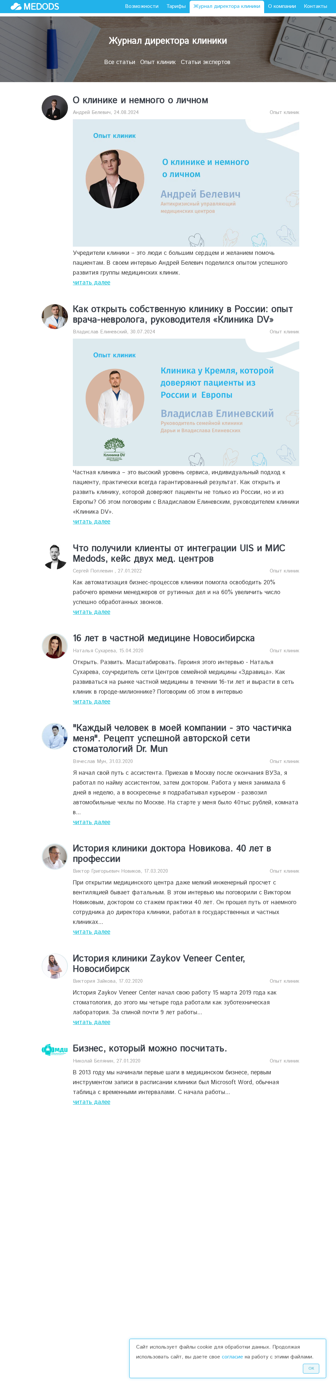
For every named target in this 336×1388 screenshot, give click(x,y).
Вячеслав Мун (89, 761)
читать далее (91, 283)
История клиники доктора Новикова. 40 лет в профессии (172, 853)
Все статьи (119, 62)
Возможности (141, 6)
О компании (282, 6)
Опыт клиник (158, 62)
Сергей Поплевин (94, 571)
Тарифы (176, 6)
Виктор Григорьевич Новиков (107, 871)
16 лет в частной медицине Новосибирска (164, 638)
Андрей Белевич (92, 112)
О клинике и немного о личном (140, 100)
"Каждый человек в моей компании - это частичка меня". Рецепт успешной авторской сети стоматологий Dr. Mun (182, 739)
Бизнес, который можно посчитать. (150, 1048)
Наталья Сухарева (94, 650)
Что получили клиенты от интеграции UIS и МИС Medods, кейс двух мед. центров (179, 553)
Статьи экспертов (205, 62)
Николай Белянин (93, 1061)
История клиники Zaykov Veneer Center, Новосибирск (159, 963)
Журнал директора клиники (227, 6)
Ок (311, 1368)
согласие (232, 1357)
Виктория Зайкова (94, 981)
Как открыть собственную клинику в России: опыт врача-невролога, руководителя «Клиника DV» (183, 314)
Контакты (315, 6)
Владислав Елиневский (100, 331)
